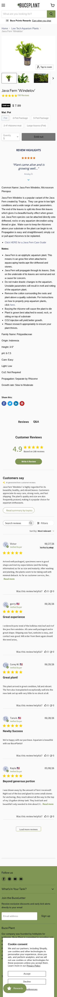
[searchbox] (15, 523)
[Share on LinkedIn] (16, 403)
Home (5, 28)
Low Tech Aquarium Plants (25, 28)
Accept (27, 973)
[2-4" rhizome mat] (13, 129)
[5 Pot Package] (41, 121)
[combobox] (24, 14)
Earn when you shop (41, 20)
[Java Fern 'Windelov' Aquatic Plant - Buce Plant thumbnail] (9, 78)
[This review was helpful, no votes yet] (45, 591)
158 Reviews (23, 95)
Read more (9, 579)
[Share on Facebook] (4, 403)
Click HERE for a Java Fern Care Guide (25, 242)
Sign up (45, 915)
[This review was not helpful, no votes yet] (51, 591)
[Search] (51, 14)
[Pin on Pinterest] (22, 403)
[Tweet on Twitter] (10, 403)
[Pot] (6, 121)
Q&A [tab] (36, 421)
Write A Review (29, 461)
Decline (27, 981)
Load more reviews (28, 829)
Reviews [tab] (23, 421)
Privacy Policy (33, 965)
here (12, 304)
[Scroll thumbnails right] (52, 78)
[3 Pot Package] (21, 121)
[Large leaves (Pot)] (37, 129)
